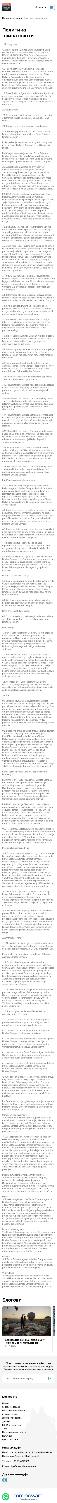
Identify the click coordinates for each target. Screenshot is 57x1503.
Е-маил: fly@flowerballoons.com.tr (19, 1466)
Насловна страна (11, 18)
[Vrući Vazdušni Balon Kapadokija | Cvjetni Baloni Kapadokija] (18, 7)
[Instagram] (4, 1479)
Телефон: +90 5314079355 (15, 1461)
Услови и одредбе (11, 1407)
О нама (5, 1403)
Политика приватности (35, 18)
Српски (39, 7)
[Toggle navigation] (51, 7)
